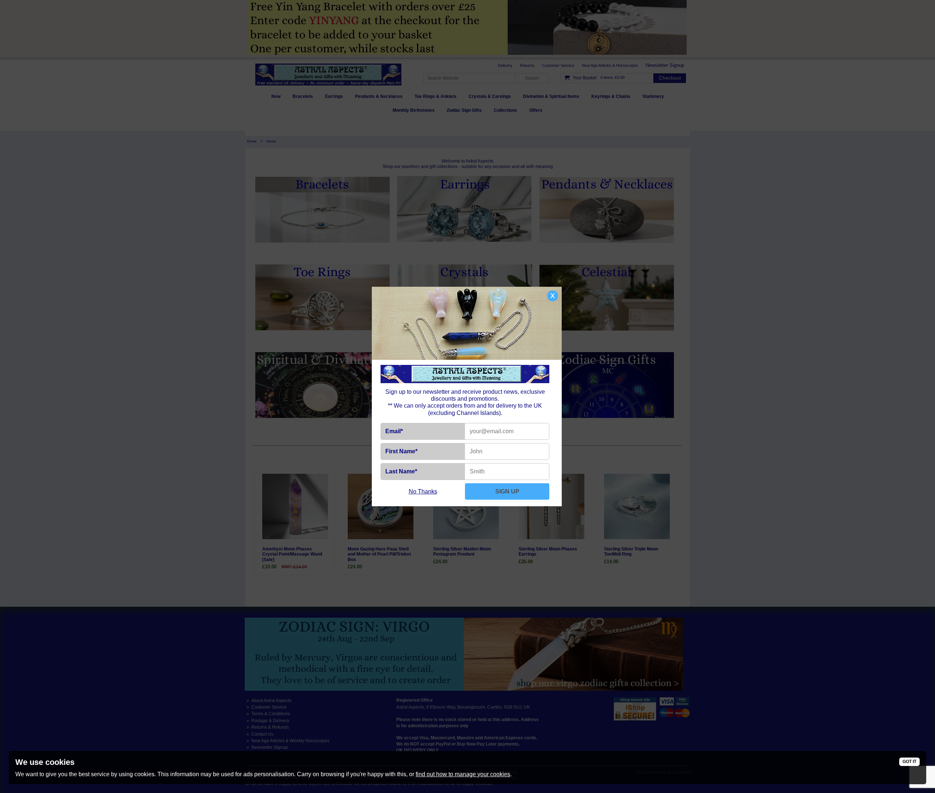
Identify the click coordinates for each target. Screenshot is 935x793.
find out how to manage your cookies (463, 774)
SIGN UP (507, 491)
